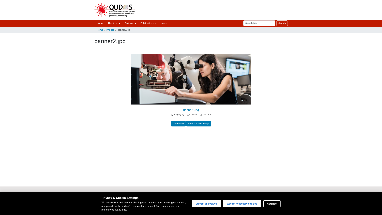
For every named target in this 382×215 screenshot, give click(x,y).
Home (100, 23)
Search (282, 23)
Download (178, 123)
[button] (120, 23)
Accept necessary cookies (242, 203)
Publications (147, 23)
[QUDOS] (114, 9)
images (110, 29)
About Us (112, 23)
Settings (272, 203)
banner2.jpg (191, 110)
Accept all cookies (206, 203)
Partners (128, 23)
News (164, 23)
